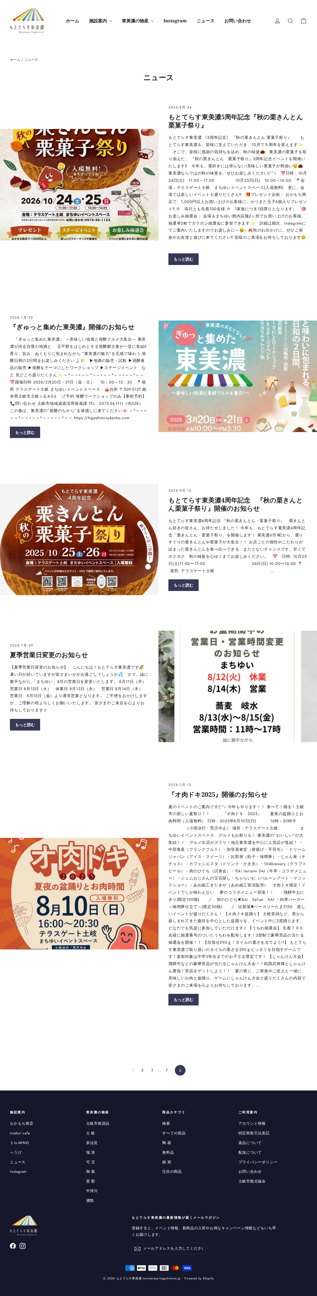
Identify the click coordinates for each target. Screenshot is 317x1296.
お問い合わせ (237, 21)
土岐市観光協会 (252, 1181)
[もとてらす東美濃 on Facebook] (13, 1245)
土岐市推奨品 (98, 1123)
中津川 (92, 1191)
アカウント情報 (252, 1123)
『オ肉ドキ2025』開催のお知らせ (218, 794)
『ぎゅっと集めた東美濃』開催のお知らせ (72, 327)
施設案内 (98, 21)
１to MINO (19, 1143)
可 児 (90, 1162)
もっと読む (183, 259)
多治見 (92, 1143)
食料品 (168, 1152)
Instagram (175, 21)
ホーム (72, 21)
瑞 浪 (90, 1152)
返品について (250, 1143)
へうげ (16, 1152)
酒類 (90, 1200)
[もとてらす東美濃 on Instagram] (23, 1245)
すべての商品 (174, 1133)
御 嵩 (90, 1171)
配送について (250, 1152)
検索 (166, 1123)
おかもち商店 (21, 1123)
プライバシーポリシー (258, 1162)
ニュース (205, 21)
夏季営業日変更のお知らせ (49, 654)
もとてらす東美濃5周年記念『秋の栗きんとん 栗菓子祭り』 (239, 121)
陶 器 (166, 1143)
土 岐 (90, 1133)
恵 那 (90, 1181)
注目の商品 (172, 1171)
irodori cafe (20, 1133)
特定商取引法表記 (254, 1133)
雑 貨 (166, 1162)
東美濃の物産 (136, 21)
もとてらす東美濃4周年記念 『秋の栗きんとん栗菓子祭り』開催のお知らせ (235, 504)
